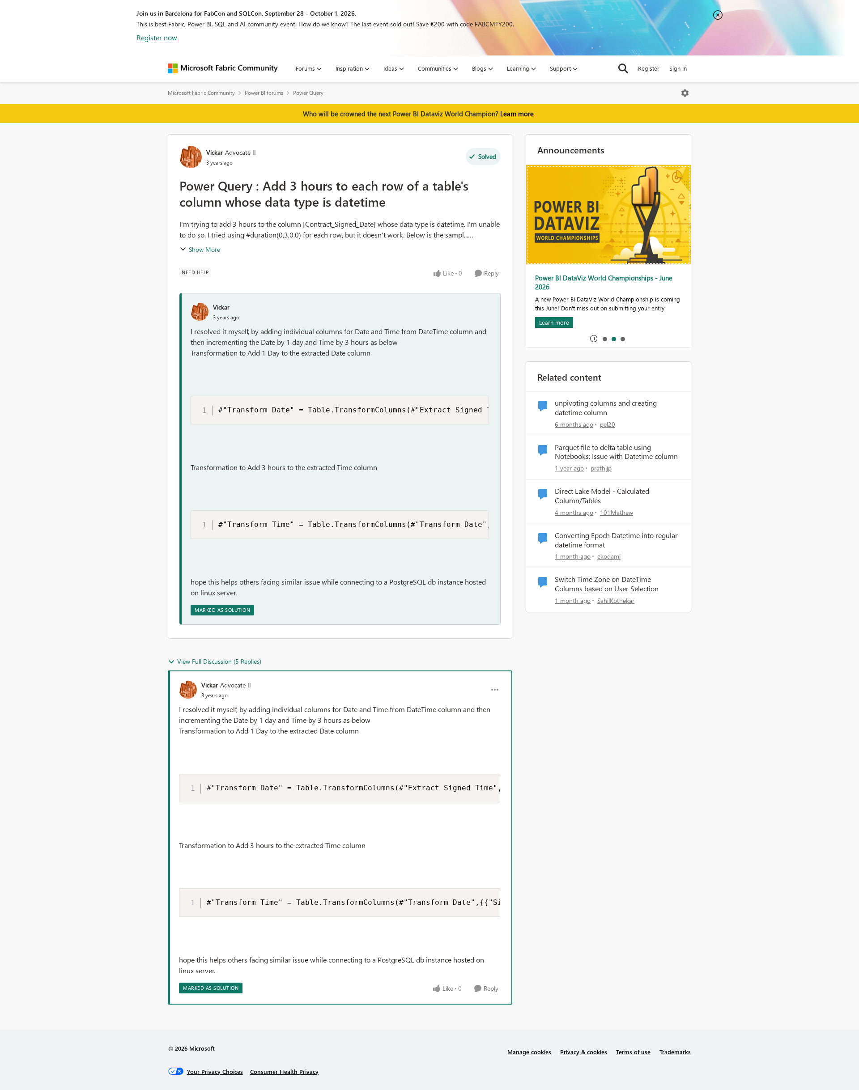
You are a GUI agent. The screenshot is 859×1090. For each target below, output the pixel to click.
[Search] (623, 68)
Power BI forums (264, 92)
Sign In (678, 68)
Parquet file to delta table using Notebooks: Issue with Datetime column (616, 452)
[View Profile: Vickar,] (199, 312)
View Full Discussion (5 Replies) (219, 661)
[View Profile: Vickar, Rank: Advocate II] (190, 157)
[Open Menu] (685, 93)
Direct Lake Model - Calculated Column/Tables (602, 496)
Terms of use (633, 1052)
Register (648, 68)
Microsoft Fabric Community (201, 92)
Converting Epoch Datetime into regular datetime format (616, 540)
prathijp (601, 468)
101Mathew (616, 512)
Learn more (517, 113)
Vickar (214, 152)
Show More (204, 249)
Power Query (308, 92)
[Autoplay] (594, 338)
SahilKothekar (615, 600)
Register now (156, 37)
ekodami (609, 556)
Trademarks (675, 1052)
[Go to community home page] (223, 68)
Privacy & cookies (583, 1052)
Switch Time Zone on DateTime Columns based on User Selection (607, 584)
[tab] (604, 338)
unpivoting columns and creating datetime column (606, 408)
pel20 (607, 424)
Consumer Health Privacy (284, 1071)
